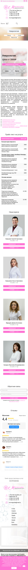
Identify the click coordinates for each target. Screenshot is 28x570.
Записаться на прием (12, 64)
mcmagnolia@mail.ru (15, 18)
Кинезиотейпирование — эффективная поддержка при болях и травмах (14, 126)
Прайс (13, 515)
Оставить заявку (14, 398)
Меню (3, 23)
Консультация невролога (9, 124)
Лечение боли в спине (8, 121)
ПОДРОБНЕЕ (14, 481)
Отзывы (12, 247)
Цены (7, 71)
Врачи (17, 71)
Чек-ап (14, 517)
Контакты (14, 524)
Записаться (12, 244)
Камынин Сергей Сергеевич (14, 239)
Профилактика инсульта (8, 119)
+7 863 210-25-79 (14, 15)
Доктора (14, 513)
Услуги (14, 511)
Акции (13, 520)
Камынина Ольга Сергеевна (14, 281)
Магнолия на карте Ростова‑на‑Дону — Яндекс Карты (14, 469)
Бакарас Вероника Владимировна (14, 365)
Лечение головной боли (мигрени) (11, 122)
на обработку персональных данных (17, 401)
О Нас (13, 508)
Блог (13, 522)
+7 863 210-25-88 (14, 14)
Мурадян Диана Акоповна (14, 323)
